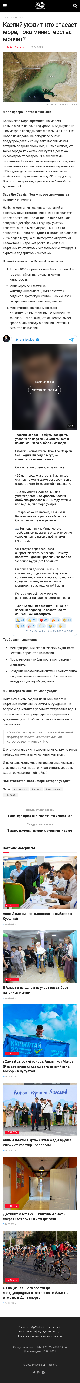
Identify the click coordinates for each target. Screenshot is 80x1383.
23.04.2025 (36, 47)
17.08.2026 (10, 1303)
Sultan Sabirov (15, 47)
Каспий (36, 789)
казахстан (20, 789)
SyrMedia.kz (38, 1364)
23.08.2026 (10, 924)
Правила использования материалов (39, 1336)
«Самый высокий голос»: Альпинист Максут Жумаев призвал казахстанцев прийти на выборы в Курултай (39, 1066)
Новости (19, 17)
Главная (7, 17)
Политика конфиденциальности (38, 1331)
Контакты (52, 1327)
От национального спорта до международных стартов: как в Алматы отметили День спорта (35, 1293)
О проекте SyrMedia (30, 1327)
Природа (10, 794)
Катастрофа (53, 789)
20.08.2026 (10, 1076)
